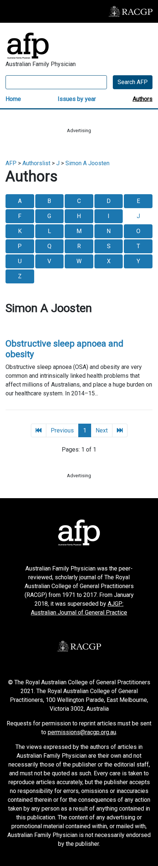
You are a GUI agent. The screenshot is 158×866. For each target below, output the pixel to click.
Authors (142, 98)
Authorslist (36, 163)
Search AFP (133, 82)
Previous (62, 430)
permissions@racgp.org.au (82, 732)
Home (13, 98)
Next (102, 430)
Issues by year (77, 98)
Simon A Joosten (87, 163)
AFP (11, 163)
